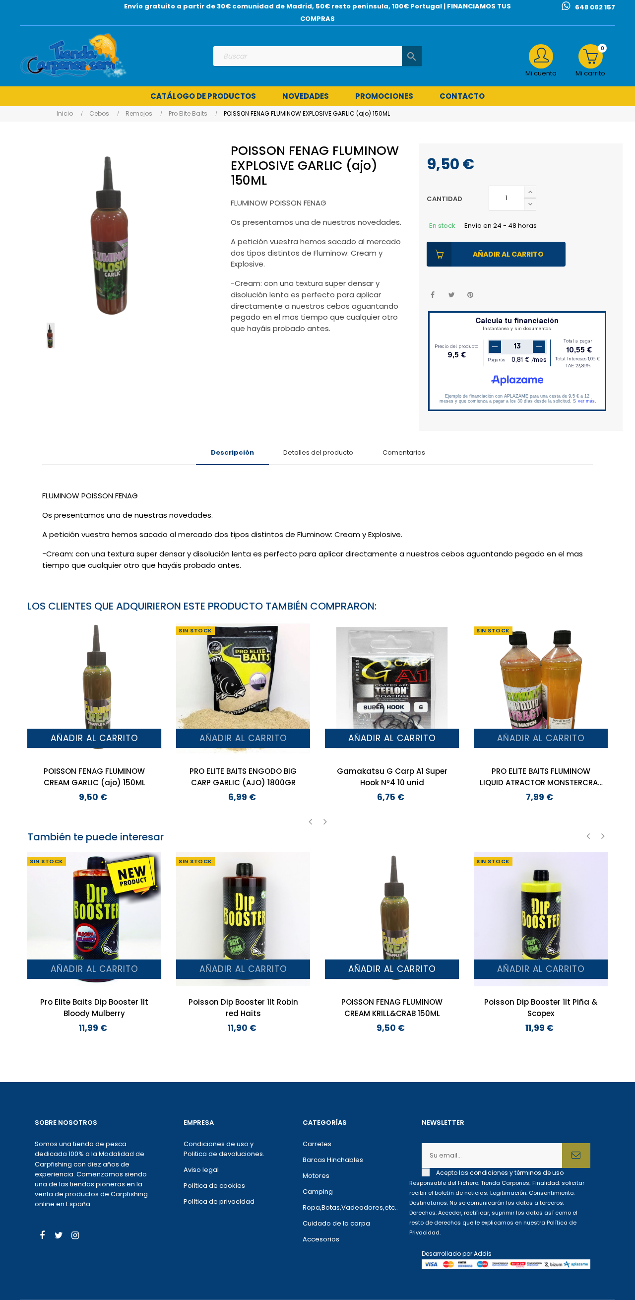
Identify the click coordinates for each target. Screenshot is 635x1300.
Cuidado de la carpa (336, 1223)
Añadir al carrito (508, 254)
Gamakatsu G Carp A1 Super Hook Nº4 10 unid (392, 777)
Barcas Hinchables (333, 1159)
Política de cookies (214, 1185)
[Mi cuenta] (541, 56)
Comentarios (403, 452)
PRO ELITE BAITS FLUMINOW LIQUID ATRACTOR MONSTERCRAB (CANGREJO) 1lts (541, 777)
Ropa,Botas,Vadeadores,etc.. (347, 1207)
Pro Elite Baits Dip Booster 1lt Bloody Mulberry (94, 1008)
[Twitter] (58, 1236)
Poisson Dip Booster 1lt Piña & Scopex (540, 1008)
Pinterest (470, 295)
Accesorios (321, 1239)
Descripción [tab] (232, 452)
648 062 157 (595, 7)
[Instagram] (74, 1236)
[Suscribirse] (576, 1155)
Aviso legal (201, 1169)
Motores (316, 1175)
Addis (483, 1253)
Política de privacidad (219, 1201)
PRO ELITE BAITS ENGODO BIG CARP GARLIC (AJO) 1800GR (243, 777)
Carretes (317, 1144)
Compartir (433, 295)
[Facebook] (42, 1236)
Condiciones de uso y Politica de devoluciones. (224, 1149)
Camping (318, 1191)
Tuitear (451, 295)
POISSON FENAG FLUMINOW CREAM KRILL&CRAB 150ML (392, 1008)
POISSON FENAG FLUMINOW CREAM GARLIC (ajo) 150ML (94, 777)
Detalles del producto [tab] (318, 452)
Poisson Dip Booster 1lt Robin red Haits (243, 1008)
